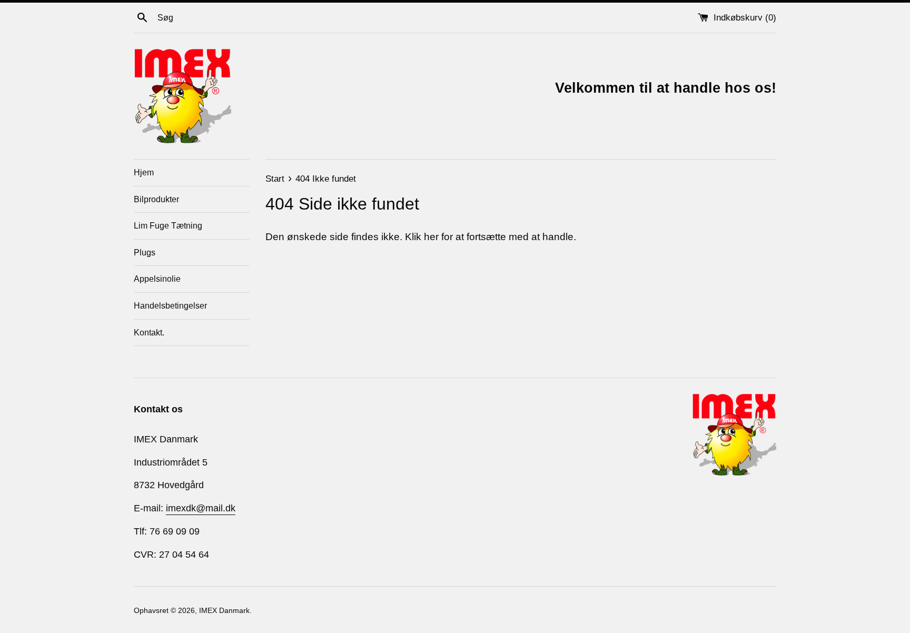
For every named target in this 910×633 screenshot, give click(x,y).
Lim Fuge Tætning (168, 225)
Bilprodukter (156, 199)
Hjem (144, 172)
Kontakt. (149, 332)
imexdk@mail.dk (200, 508)
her (431, 236)
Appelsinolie (157, 278)
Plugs (144, 252)
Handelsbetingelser (170, 305)
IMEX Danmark (224, 610)
